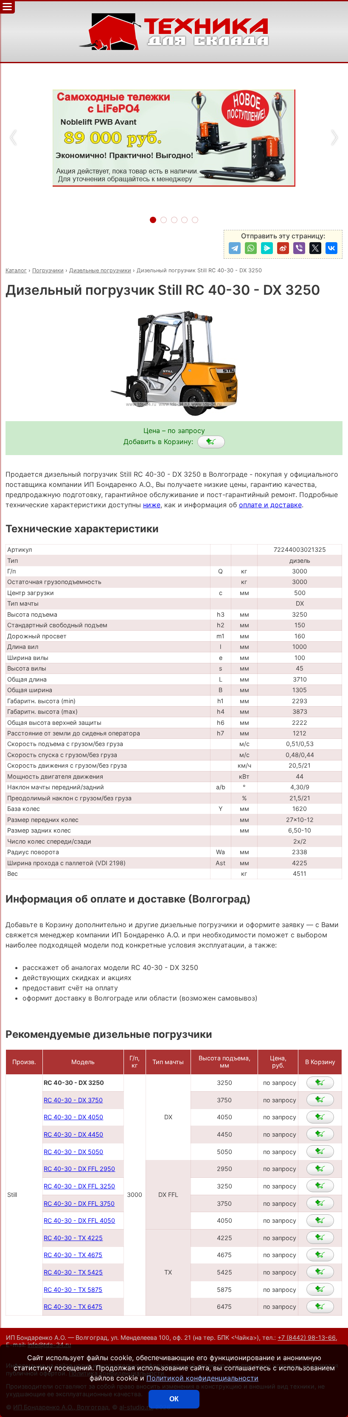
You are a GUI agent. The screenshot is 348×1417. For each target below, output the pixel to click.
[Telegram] (234, 248)
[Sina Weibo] (283, 248)
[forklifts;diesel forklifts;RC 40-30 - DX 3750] (320, 1099)
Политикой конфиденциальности (202, 1378)
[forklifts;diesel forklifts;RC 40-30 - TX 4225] (320, 1237)
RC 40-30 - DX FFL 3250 (79, 1186)
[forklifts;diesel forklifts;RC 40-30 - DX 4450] (320, 1134)
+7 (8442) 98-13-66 (307, 1337)
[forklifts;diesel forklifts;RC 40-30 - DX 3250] (211, 442)
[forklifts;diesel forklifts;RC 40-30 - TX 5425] (320, 1272)
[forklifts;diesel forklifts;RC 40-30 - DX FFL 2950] (320, 1169)
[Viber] (299, 248)
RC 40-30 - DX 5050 (73, 1151)
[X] (315, 248)
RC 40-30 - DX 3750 (73, 1100)
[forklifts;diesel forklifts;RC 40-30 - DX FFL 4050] (320, 1220)
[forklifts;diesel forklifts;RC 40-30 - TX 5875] (320, 1289)
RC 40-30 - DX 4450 (73, 1134)
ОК (174, 1399)
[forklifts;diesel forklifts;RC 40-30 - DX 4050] (320, 1117)
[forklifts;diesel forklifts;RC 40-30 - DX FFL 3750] (320, 1203)
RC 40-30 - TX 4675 (73, 1254)
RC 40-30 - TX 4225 (73, 1237)
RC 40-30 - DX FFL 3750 (79, 1203)
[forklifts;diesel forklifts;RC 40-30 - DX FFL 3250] (320, 1185)
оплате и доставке (270, 504)
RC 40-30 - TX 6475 (73, 1306)
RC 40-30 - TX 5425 (73, 1272)
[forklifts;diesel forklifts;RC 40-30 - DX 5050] (320, 1151)
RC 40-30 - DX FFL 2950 (79, 1168)
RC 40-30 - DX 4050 (73, 1117)
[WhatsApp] (251, 248)
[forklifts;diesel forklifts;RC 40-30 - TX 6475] (320, 1306)
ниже (151, 504)
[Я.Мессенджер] (267, 248)
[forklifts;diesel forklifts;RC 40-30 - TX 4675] (320, 1255)
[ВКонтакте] (331, 248)
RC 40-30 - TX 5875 (73, 1289)
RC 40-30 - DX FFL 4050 (79, 1220)
